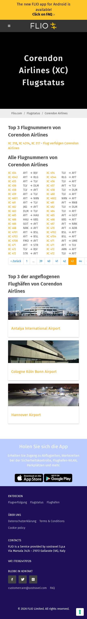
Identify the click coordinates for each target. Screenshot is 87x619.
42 (64, 261)
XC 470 (51, 228)
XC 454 (12, 173)
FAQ (52, 588)
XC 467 (50, 224)
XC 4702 (51, 232)
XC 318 (12, 143)
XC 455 (12, 181)
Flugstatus (33, 113)
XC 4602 (51, 198)
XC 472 (12, 249)
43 (72, 261)
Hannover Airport (26, 415)
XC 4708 (13, 240)
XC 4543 (13, 177)
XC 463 (12, 211)
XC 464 (51, 211)
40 (48, 261)
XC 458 (12, 190)
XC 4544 (51, 177)
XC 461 (12, 202)
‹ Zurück (16, 261)
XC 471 (50, 240)
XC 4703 (13, 236)
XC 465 (12, 215)
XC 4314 (24, 143)
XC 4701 (12, 232)
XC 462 (12, 207)
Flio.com (16, 113)
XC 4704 (51, 236)
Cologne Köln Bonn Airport (34, 371)
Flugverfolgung (17, 502)
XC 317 (35, 143)
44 (80, 261)
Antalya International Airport (35, 328)
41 (56, 261)
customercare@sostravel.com (27, 588)
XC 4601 (13, 198)
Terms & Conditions (52, 521)
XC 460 (51, 194)
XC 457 (50, 185)
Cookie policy (16, 528)
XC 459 (12, 194)
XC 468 (12, 228)
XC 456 (51, 181)
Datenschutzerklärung (22, 521)
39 (40, 261)
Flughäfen (53, 502)
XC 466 (12, 219)
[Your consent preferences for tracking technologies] (80, 612)
